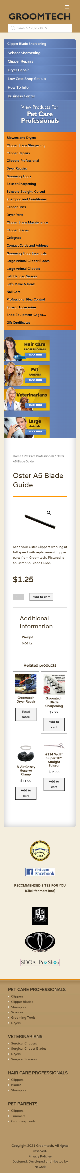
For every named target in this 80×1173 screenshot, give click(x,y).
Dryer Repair (18, 70)
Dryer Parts (15, 215)
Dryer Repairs (17, 168)
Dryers (16, 1023)
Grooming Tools (19, 176)
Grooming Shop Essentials (27, 253)
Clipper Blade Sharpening (26, 44)
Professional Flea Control (26, 299)
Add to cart (41, 597)
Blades (16, 1085)
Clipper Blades (18, 230)
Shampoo (18, 1007)
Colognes (14, 238)
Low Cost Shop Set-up (27, 78)
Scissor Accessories (21, 307)
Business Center (21, 96)
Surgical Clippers (24, 1043)
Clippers (17, 996)
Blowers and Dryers (21, 138)
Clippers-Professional (23, 161)
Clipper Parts (16, 207)
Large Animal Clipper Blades (28, 261)
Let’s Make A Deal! (21, 284)
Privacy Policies (40, 1156)
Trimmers (18, 1116)
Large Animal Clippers (23, 269)
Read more (26, 714)
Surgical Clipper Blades (28, 1048)
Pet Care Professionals (39, 456)
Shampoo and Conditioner (27, 199)
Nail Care (13, 292)
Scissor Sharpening (24, 53)
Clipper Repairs (20, 61)
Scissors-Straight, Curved (26, 192)
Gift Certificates (18, 323)
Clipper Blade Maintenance (27, 222)
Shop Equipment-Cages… (26, 315)
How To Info (18, 87)
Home (17, 456)
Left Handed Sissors (22, 276)
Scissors (17, 1012)
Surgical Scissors (24, 1059)
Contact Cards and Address (27, 245)
